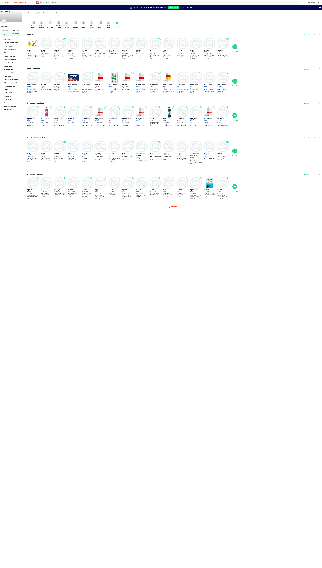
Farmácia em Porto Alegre (44, 13)
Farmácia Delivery (32, 13)
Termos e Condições (186, 7)
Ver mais (306, 35)
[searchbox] (168, 3)
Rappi (25, 13)
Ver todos (235, 51)
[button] (19, 2)
